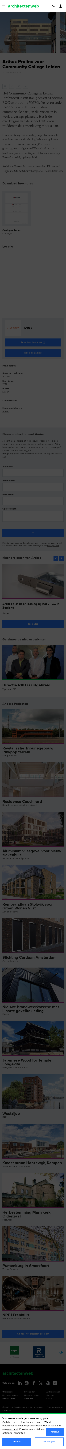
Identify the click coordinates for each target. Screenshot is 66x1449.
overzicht (12, 1429)
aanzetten (19, 1433)
